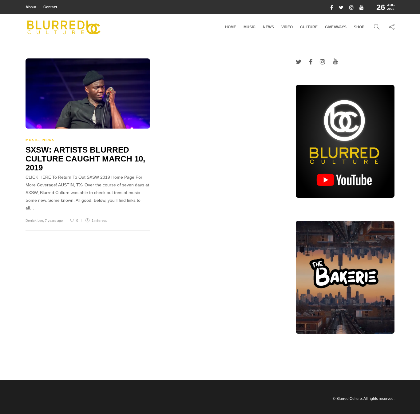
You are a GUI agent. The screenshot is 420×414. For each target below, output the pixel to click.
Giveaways (336, 27)
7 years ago (54, 220)
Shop (359, 27)
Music (250, 27)
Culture (309, 27)
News (268, 27)
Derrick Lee (34, 220)
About (31, 7)
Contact (50, 7)
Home (230, 27)
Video (287, 27)
